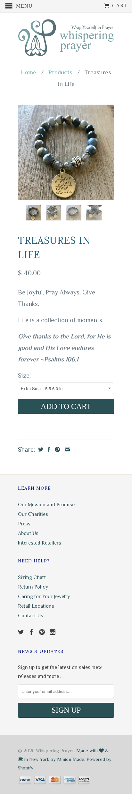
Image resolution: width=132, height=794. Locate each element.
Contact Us (30, 616)
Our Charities (33, 514)
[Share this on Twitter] (40, 449)
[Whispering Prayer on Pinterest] (42, 632)
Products (60, 72)
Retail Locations (36, 606)
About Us (28, 533)
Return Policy (33, 587)
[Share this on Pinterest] (56, 449)
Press (24, 524)
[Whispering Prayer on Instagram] (52, 632)
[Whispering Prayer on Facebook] (31, 632)
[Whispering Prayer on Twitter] (21, 632)
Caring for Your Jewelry (44, 596)
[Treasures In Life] (66, 152)
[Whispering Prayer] (66, 38)
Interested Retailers (39, 543)
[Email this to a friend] (66, 449)
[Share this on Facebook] (48, 449)
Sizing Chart (32, 577)
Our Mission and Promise (46, 505)
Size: (24, 375)
